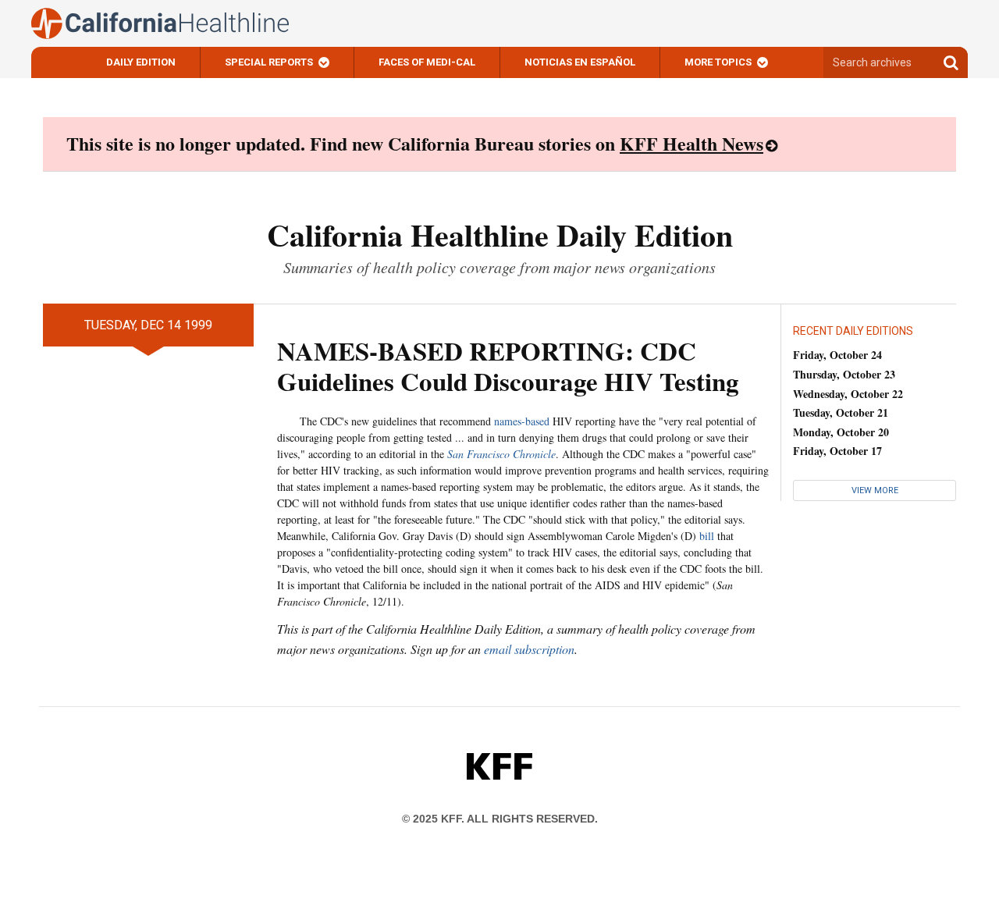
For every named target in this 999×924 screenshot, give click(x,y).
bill (706, 535)
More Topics (718, 62)
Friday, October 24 (837, 354)
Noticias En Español (579, 62)
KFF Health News (691, 143)
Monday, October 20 (841, 432)
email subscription (529, 649)
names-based (521, 421)
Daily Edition (141, 62)
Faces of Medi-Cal (427, 62)
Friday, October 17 (837, 450)
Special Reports (269, 62)
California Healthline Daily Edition (500, 234)
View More (874, 490)
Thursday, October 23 (844, 374)
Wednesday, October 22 (848, 394)
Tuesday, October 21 (840, 412)
